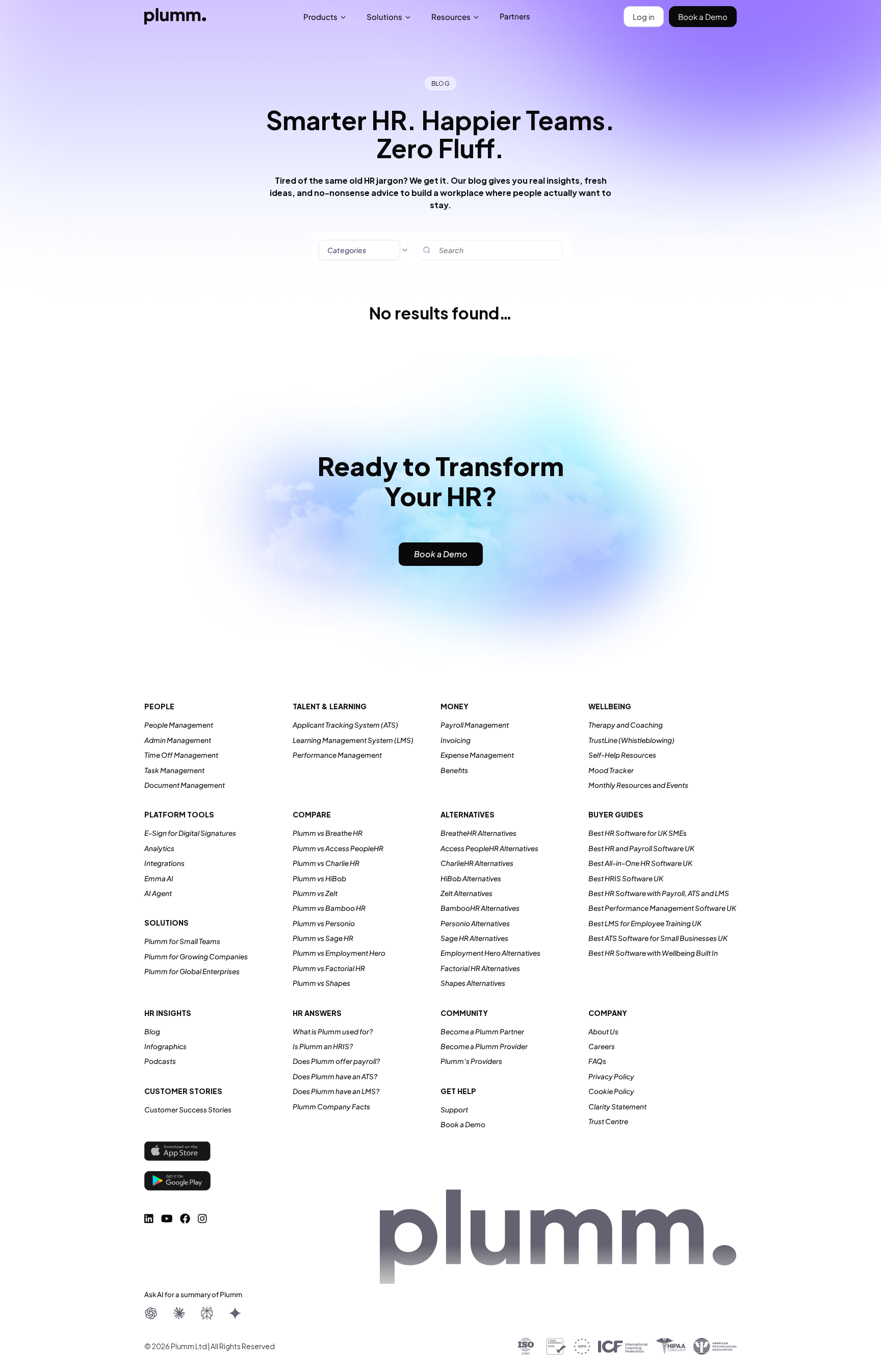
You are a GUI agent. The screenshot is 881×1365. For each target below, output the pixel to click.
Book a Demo (703, 16)
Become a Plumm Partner (482, 1031)
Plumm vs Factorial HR (329, 968)
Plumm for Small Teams (182, 941)
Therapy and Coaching (625, 725)
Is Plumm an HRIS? (323, 1046)
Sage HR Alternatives (474, 938)
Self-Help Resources (622, 755)
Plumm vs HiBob (319, 878)
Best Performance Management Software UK (662, 908)
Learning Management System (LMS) (353, 740)
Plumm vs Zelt (315, 893)
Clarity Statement (617, 1106)
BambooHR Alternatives (480, 908)
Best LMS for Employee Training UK (645, 923)
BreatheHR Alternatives (478, 833)
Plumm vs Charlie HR (326, 863)
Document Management (184, 785)
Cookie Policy (611, 1091)
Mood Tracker (611, 770)
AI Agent (158, 893)
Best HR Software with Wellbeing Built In (653, 953)
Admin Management (177, 740)
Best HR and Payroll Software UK (641, 848)
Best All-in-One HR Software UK (640, 863)
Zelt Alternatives (466, 893)
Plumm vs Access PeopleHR (338, 848)
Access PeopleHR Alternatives (489, 848)
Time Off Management (181, 755)
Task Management (174, 770)
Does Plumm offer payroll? (336, 1061)
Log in (644, 16)
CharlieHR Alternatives (476, 863)
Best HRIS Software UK (625, 878)
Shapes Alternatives (472, 983)
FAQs (597, 1061)
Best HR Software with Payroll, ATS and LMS (658, 893)
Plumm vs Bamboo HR (329, 908)
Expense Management (477, 755)
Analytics (159, 848)
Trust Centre (608, 1121)
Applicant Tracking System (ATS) (345, 725)
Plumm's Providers (471, 1061)
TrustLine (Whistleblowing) (631, 740)
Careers (601, 1046)
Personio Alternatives (475, 923)
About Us (603, 1031)
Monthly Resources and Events (638, 785)
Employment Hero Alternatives (490, 953)
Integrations (164, 863)
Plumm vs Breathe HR (327, 833)
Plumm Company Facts (331, 1106)
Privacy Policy (611, 1076)
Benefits (454, 770)
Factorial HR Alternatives (480, 968)
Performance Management (337, 755)
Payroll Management (474, 725)
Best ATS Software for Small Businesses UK (658, 938)
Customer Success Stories (187, 1109)
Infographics (165, 1046)
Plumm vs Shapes (321, 983)
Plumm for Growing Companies (196, 956)
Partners (515, 16)
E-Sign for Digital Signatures (190, 833)
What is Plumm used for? (333, 1031)
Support (454, 1109)
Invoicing (455, 740)
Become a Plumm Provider (484, 1046)
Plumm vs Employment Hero (339, 953)
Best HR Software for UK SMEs (637, 833)
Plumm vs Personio (324, 923)
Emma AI (158, 878)
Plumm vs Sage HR (323, 938)
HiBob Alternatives (470, 878)
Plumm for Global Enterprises (192, 971)
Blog (152, 1031)
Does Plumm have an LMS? (336, 1091)
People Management (178, 725)
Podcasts (160, 1061)
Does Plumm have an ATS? (335, 1076)
